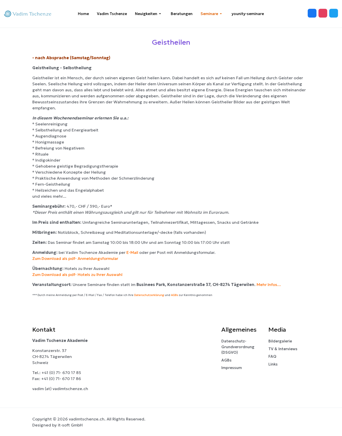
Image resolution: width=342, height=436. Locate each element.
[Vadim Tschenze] (28, 14)
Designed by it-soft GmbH (57, 424)
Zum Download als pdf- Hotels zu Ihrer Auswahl (77, 274)
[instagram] (333, 13)
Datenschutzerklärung (149, 295)
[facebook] (312, 13)
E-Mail (132, 252)
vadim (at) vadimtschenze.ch (60, 388)
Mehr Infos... (269, 284)
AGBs (174, 295)
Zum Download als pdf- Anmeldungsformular (75, 258)
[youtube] (322, 13)
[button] (149, 14)
